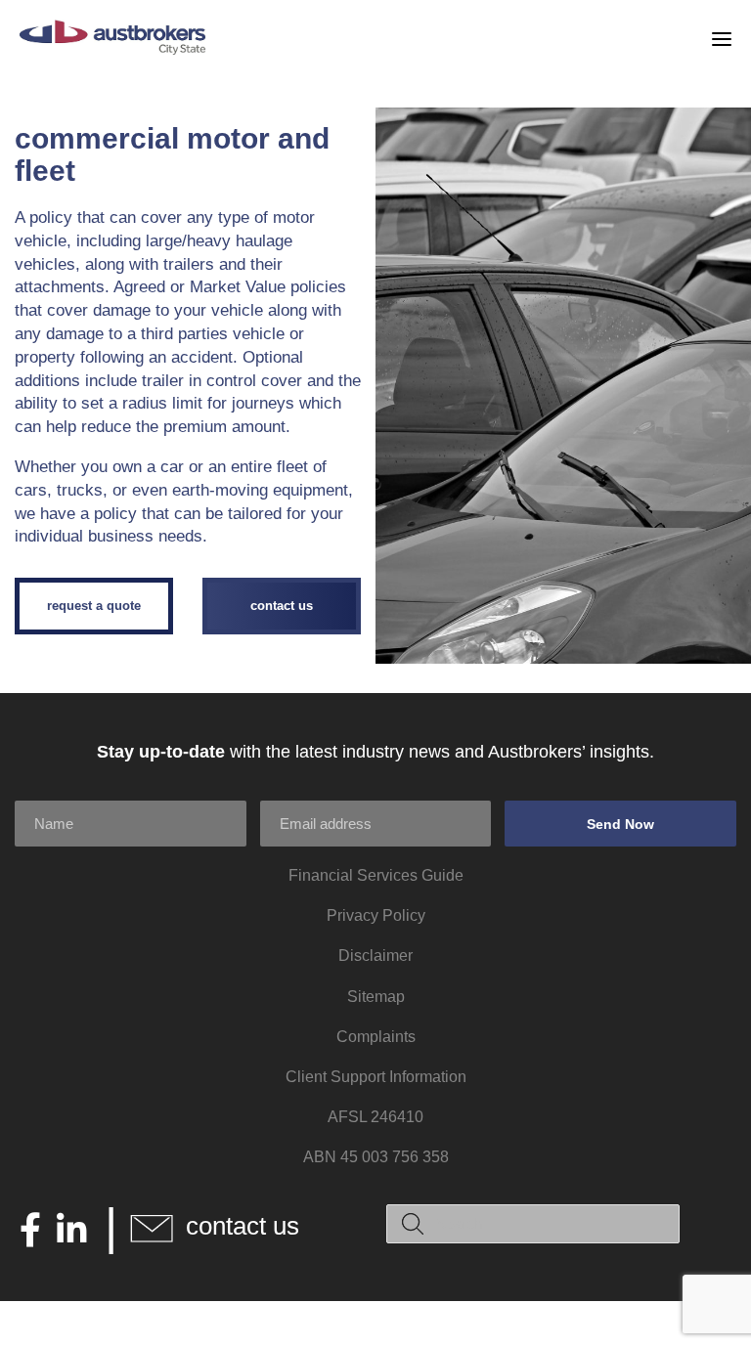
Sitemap (376, 996)
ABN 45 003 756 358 (376, 1157)
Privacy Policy (376, 915)
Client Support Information (376, 1076)
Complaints (376, 1036)
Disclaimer (375, 955)
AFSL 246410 (375, 1116)
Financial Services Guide (376, 875)
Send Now (620, 824)
